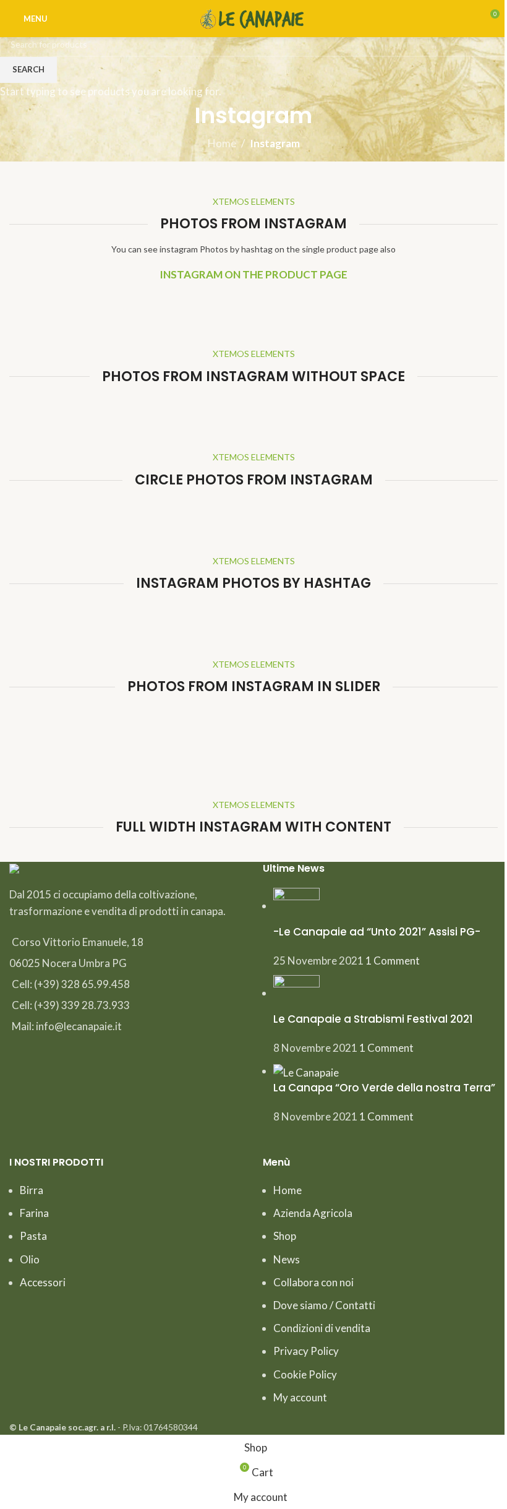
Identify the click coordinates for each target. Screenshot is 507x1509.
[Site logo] (253, 17)
